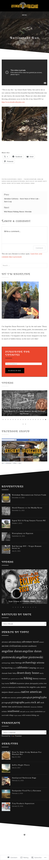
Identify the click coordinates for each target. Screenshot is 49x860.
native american (31, 701)
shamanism (34, 716)
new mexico (11, 707)
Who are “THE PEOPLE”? (24, 613)
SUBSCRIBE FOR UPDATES (17, 353)
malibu (38, 697)
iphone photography (31, 693)
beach (14, 677)
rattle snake (16, 183)
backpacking (7, 677)
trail (44, 721)
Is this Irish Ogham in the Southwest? (24, 610)
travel (3, 725)
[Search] (46, 14)
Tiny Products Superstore (23, 813)
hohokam (42, 688)
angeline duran (12, 660)
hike (21, 688)
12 (31, 428)
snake (32, 183)
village (11, 725)
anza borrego (16, 672)
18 (46, 428)
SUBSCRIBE (14, 371)
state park (22, 721)
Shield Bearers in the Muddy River (27, 516)
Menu (24, 15)
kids (17, 696)
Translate (18, 745)
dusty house (32, 682)
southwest (13, 720)
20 (26, 432)
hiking (9, 183)
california (22, 677)
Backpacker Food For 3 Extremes (26, 800)
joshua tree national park (8, 697)
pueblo (28, 712)
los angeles (31, 697)
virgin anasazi (18, 725)
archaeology (29, 672)
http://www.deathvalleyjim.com (13, 102)
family (42, 683)
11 (28, 428)
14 (36, 428)
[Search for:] (24, 265)
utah (6, 725)
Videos (19, 179)
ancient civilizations (11, 655)
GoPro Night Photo (21, 774)
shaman (20, 716)
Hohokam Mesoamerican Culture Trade (29, 503)
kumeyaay (22, 697)
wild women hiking (29, 725)
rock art (35, 711)
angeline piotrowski (29, 666)
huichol (7, 693)
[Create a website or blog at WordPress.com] (24, 844)
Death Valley (12, 683)
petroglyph (27, 707)
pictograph (6, 712)
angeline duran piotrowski (15, 181)
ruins (10, 716)
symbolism (39, 721)
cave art (42, 677)
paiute (19, 707)
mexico (43, 697)
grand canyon (15, 688)
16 (41, 428)
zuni (38, 725)
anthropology (6, 672)
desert (39, 181)
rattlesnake (25, 183)
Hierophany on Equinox (22, 542)
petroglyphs (40, 706)
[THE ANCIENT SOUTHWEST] (2, 14)
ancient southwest (28, 655)
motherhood (17, 702)
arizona (40, 672)
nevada (4, 707)
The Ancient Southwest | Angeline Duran (20, 44)
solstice (4, 721)
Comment (39, 248)
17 (43, 428)
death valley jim (31, 181)
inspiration (20, 693)
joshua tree (43, 693)
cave (37, 677)
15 (38, 428)
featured (5, 688)
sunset (32, 721)
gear (9, 688)
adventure (32, 179)
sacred (14, 716)
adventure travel (30, 651)
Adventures (12, 179)
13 (33, 428)
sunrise (28, 721)
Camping (32, 677)
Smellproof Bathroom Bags (24, 787)
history (36, 688)
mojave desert (8, 702)
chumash (4, 683)
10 (26, 428)
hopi (3, 693)
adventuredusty (15, 651)
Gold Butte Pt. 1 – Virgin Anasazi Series (24, 422)
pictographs (17, 711)
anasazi (41, 651)
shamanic (26, 716)
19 (23, 432)
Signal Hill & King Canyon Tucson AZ (29, 529)
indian (13, 692)
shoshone (39, 716)
